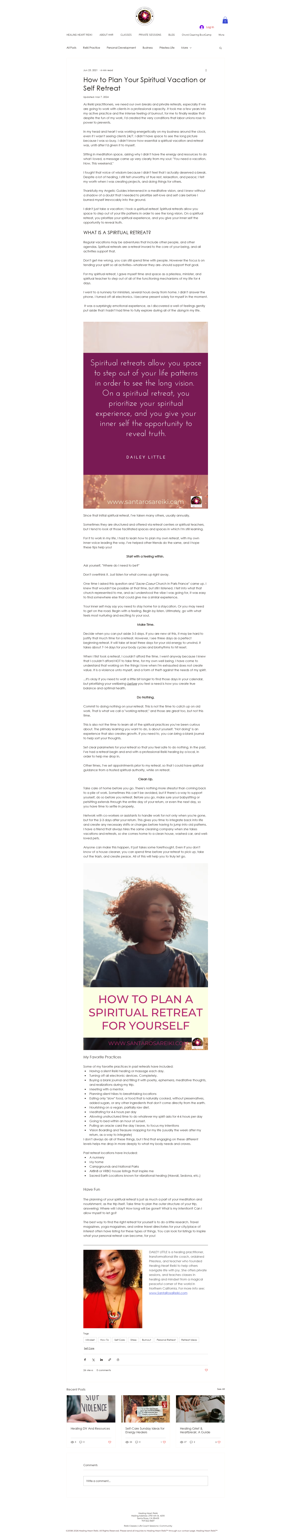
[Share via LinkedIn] (101, 1359)
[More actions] (206, 70)
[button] (225, 20)
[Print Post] (118, 1359)
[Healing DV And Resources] (91, 1409)
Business (148, 47)
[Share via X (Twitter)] (93, 1359)
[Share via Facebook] (85, 1359)
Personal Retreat (166, 1339)
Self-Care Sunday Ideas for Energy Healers (144, 1430)
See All (221, 1389)
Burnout (146, 1339)
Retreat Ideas (189, 1339)
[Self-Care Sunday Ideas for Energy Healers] (145, 1409)
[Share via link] (109, 1359)
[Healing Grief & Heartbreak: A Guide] (200, 1409)
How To (104, 1339)
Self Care (120, 1339)
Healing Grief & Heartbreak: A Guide (195, 1430)
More (184, 47)
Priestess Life (166, 47)
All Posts (71, 47)
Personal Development (121, 47)
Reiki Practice (91, 47)
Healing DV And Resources (90, 1428)
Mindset (90, 1339)
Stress (133, 1339)
